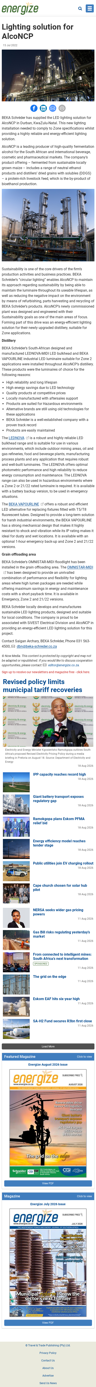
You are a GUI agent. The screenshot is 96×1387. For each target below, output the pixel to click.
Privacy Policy (48, 1353)
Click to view (84, 1056)
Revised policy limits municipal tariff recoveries (42, 686)
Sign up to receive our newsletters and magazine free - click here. (46, 672)
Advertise (48, 1375)
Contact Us (48, 1360)
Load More (48, 1046)
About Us (48, 1368)
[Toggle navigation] (90, 8)
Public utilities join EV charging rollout (63, 863)
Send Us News (48, 1383)
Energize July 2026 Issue (48, 1204)
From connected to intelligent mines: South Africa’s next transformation (62, 956)
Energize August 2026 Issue (48, 1064)
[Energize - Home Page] (20, 8)
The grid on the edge (49, 977)
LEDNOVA (16, 438)
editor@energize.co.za (63, 665)
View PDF (48, 1183)
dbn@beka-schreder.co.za (37, 646)
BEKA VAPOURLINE (24, 504)
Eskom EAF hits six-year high (56, 999)
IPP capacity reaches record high (59, 774)
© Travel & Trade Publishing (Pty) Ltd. (48, 1345)
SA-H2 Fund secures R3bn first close (62, 1021)
